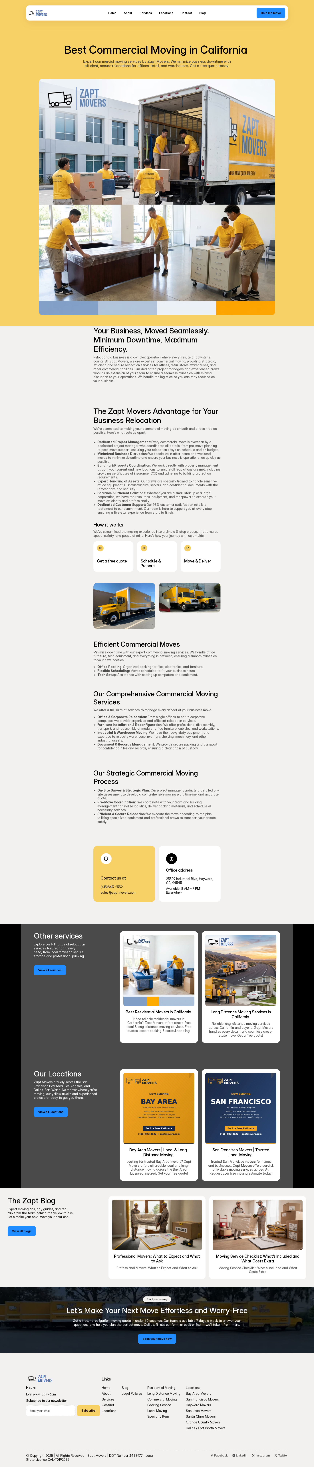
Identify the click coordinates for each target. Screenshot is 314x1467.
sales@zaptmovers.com (118, 893)
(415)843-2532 (112, 887)
